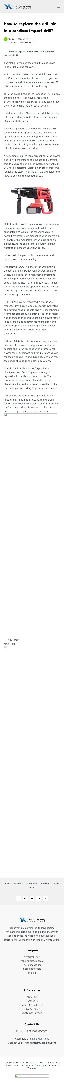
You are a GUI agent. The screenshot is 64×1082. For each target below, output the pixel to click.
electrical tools (32, 956)
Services (18, 883)
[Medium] (45, 898)
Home (8, 883)
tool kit (32, 972)
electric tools (26, 42)
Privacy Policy (32, 1008)
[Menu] (58, 6)
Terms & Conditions (32, 1004)
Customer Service (32, 1012)
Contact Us (32, 1000)
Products (32, 883)
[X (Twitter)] (25, 898)
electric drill (11, 42)
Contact (32, 887)
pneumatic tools (32, 968)
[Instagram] (32, 898)
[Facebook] (18, 898)
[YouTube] (38, 898)
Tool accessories (31, 964)
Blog (56, 883)
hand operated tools (32, 960)
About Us (45, 883)
